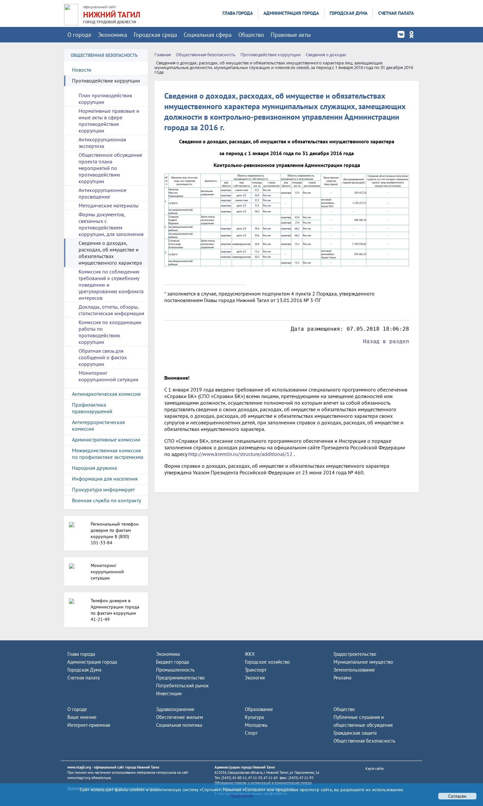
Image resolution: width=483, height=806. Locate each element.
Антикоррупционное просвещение (102, 193)
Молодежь (256, 725)
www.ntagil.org (79, 767)
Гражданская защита (355, 733)
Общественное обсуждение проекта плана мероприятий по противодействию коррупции (110, 168)
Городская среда (155, 34)
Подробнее (241, 796)
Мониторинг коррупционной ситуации (108, 376)
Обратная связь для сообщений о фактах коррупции (103, 357)
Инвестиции (169, 693)
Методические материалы (109, 205)
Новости (81, 69)
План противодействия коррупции (105, 98)
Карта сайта (374, 768)
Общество (251, 34)
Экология (255, 678)
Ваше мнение (82, 717)
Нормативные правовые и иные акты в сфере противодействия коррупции (109, 120)
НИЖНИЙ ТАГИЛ (111, 15)
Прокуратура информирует (103, 489)
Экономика (112, 34)
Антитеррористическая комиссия (98, 425)
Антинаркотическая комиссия (106, 394)
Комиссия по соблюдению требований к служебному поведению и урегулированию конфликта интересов (111, 284)
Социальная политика (179, 725)
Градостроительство (355, 654)
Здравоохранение (175, 709)
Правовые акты (291, 34)
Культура (254, 717)
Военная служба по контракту (106, 500)
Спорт (251, 733)
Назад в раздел (386, 341)
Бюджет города (172, 662)
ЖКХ (250, 654)
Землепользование (354, 670)
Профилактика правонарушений (92, 408)
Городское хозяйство (267, 662)
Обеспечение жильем (179, 717)
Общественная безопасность (364, 741)
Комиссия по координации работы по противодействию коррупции (110, 332)
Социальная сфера (208, 34)
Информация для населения (105, 478)
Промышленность (175, 670)
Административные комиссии (106, 439)
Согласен (457, 796)
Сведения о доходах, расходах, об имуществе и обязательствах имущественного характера (110, 253)
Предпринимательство (180, 678)
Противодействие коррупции (106, 80)
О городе (79, 34)
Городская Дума (348, 13)
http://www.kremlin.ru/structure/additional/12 (240, 454)
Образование (259, 709)
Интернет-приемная (88, 725)
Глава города (237, 13)
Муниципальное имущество (363, 662)
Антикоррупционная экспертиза (102, 142)
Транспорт (255, 670)
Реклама (342, 678)
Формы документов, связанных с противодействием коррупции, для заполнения (111, 224)
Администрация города (291, 13)
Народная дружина (94, 467)
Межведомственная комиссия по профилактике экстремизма (107, 453)
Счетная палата (396, 13)
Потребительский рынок (182, 685)
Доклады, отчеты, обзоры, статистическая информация (111, 310)
